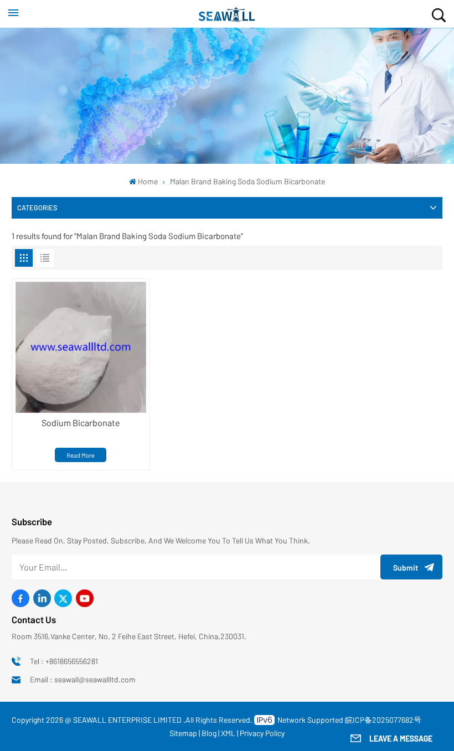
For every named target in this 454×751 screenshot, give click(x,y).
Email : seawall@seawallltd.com (83, 679)
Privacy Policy (262, 733)
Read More (80, 455)
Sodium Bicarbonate (81, 422)
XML (228, 733)
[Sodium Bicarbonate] (81, 347)
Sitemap (183, 733)
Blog (209, 733)
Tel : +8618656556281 (64, 661)
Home (148, 181)
